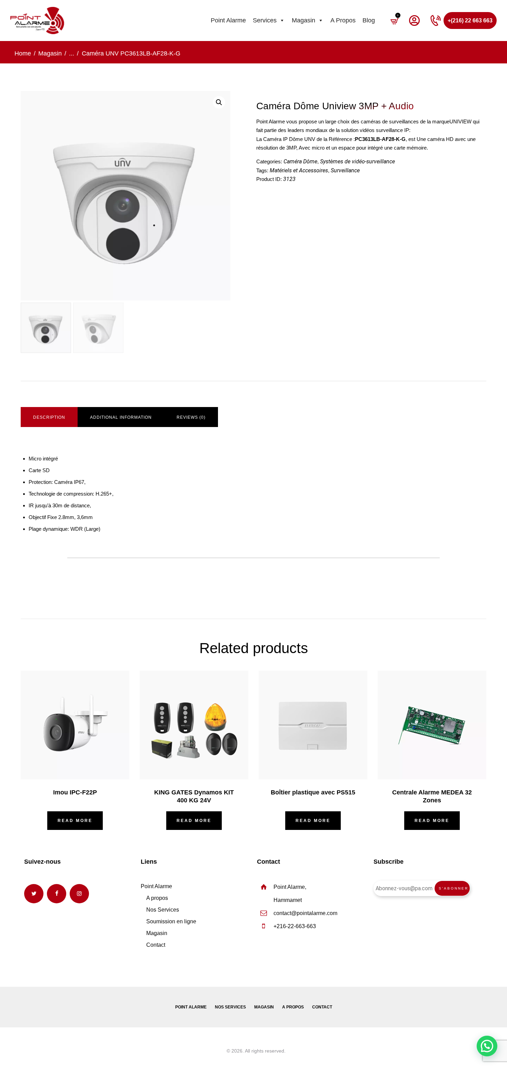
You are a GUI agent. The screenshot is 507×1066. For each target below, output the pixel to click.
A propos (343, 20)
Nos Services (162, 910)
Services (265, 20)
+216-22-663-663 (295, 926)
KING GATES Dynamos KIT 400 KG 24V (194, 796)
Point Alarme (228, 20)
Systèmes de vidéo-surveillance (357, 161)
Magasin (303, 20)
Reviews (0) (191, 417)
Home (22, 53)
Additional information (121, 417)
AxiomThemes (209, 1051)
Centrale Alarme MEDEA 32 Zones (432, 796)
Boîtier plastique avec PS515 (313, 792)
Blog (368, 20)
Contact (155, 945)
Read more (75, 820)
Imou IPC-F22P (75, 792)
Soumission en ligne (171, 921)
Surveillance (345, 170)
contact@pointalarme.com (305, 913)
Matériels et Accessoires (299, 170)
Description (49, 417)
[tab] (49, 417)
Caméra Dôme (300, 161)
